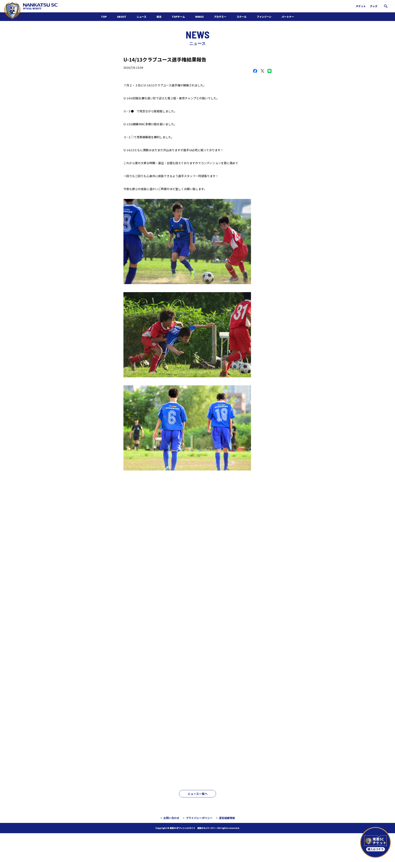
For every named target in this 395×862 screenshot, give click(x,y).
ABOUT (121, 16)
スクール (241, 16)
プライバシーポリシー (199, 818)
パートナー (288, 16)
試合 (159, 16)
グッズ (373, 6)
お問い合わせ (171, 818)
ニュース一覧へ (198, 794)
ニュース (141, 16)
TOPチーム (178, 16)
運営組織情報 (227, 818)
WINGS (199, 16)
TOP (104, 16)
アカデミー (220, 16)
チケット (361, 6)
